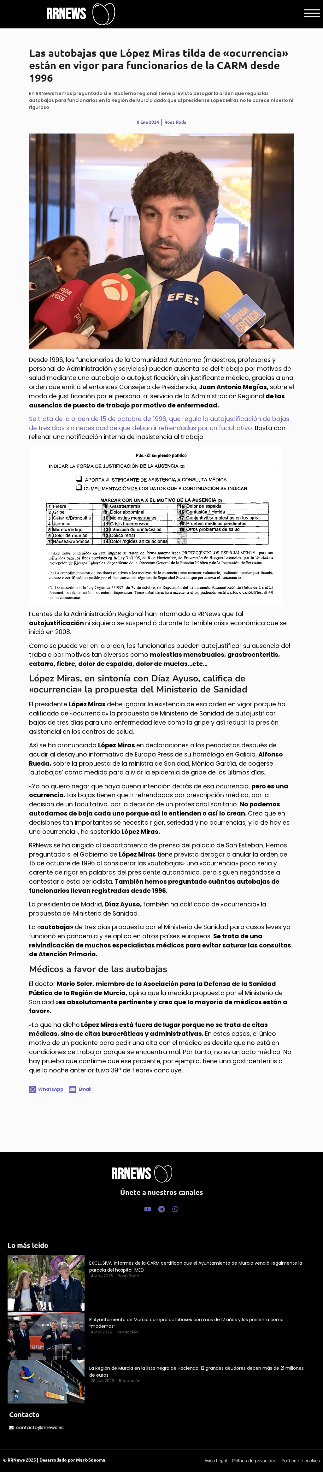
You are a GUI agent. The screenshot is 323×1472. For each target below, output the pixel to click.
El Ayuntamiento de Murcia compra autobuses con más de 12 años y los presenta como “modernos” (186, 1323)
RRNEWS (66, 14)
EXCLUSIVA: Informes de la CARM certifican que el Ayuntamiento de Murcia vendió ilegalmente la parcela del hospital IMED (195, 1266)
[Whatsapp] (175, 1209)
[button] (47, 1089)
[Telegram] (161, 1209)
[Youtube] (148, 1209)
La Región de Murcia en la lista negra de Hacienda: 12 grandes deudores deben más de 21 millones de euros (196, 1371)
